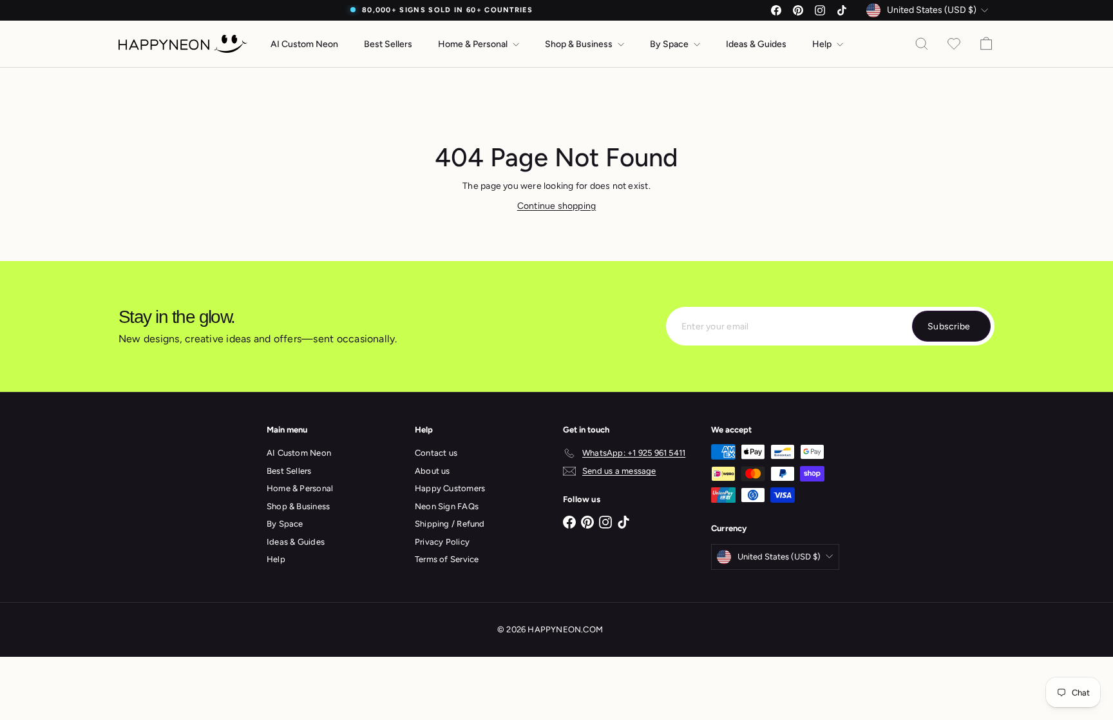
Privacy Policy (442, 542)
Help (822, 44)
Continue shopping (556, 205)
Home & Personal (473, 44)
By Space (670, 44)
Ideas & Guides (756, 44)
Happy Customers (450, 488)
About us (432, 471)
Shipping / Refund (450, 524)
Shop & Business (579, 44)
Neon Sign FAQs (447, 506)
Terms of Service (447, 559)
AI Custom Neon (304, 44)
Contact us (436, 453)
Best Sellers (388, 44)
